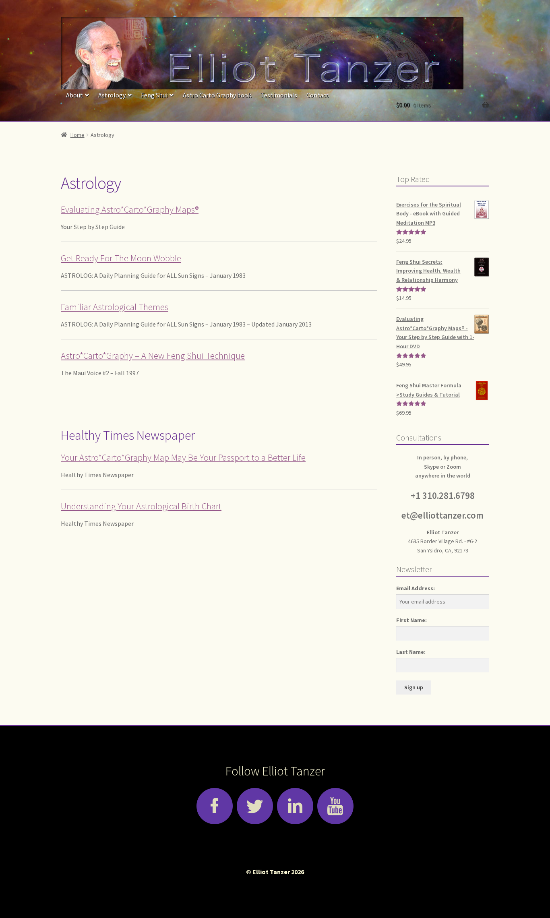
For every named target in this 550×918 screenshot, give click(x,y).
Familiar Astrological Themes (114, 306)
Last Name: (411, 651)
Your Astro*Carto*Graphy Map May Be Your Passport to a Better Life (183, 457)
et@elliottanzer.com (442, 515)
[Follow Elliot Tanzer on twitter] (255, 806)
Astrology (112, 95)
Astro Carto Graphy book (217, 95)
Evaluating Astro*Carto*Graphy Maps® (129, 209)
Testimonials (279, 95)
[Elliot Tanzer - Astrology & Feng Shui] (275, 53)
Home (77, 135)
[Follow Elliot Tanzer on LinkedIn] (295, 806)
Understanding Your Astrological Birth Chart (141, 506)
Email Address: (415, 588)
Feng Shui (154, 95)
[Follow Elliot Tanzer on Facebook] (214, 806)
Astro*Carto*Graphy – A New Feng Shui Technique (153, 355)
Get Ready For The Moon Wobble (121, 258)
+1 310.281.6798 (443, 495)
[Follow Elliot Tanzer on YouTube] (335, 806)
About (74, 95)
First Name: (411, 620)
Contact (317, 95)
